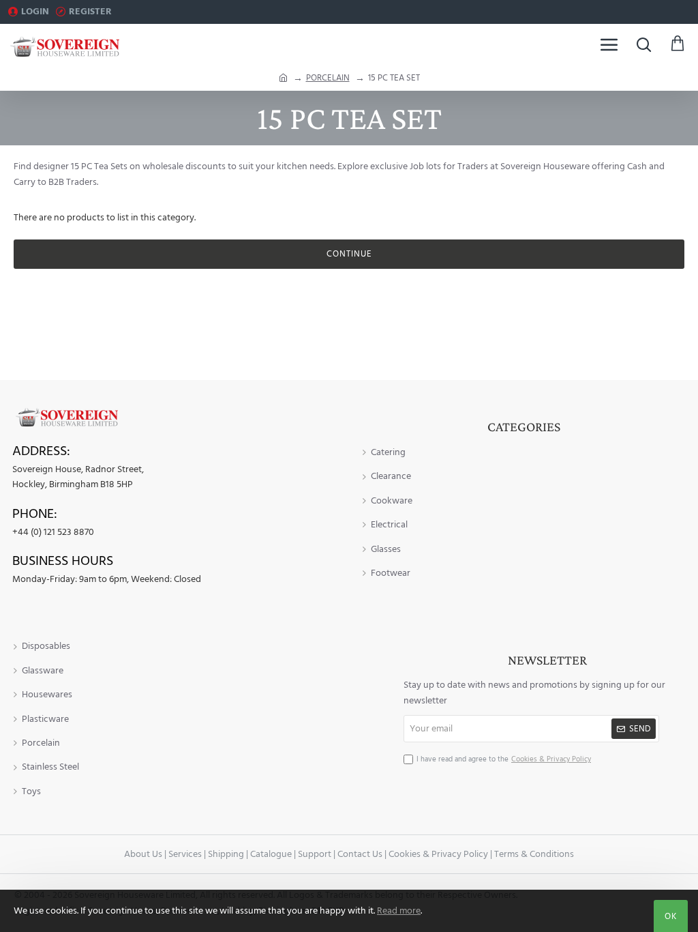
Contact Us (359, 854)
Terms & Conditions (534, 854)
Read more (399, 911)
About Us (143, 854)
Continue (349, 254)
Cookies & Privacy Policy (438, 854)
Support (314, 854)
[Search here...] (643, 44)
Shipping (226, 854)
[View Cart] (677, 44)
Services (185, 854)
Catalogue (271, 854)
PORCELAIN (328, 78)
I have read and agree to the (503, 759)
